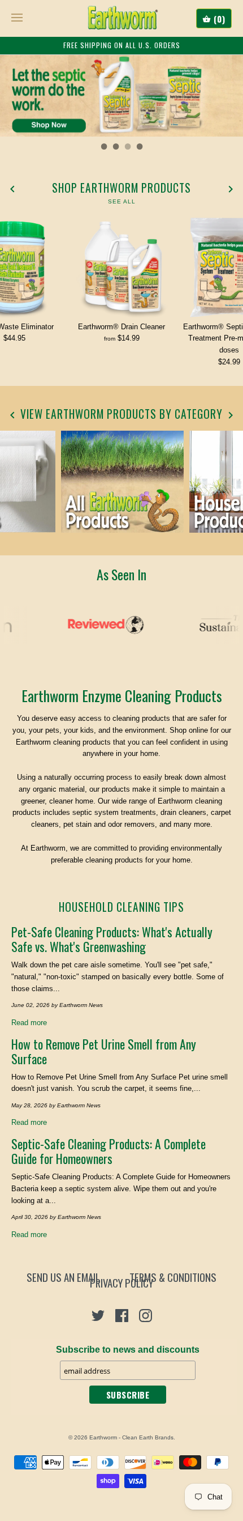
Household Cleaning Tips (121, 907)
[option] (121, 96)
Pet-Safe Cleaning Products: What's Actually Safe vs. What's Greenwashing (111, 939)
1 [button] (103, 148)
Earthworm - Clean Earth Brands (131, 1437)
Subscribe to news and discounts (127, 1349)
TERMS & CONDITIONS (172, 1277)
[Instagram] (145, 1315)
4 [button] (139, 148)
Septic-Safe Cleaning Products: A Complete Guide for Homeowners (108, 1151)
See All (122, 201)
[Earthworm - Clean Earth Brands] (122, 18)
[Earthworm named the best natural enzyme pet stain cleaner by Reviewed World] (100, 625)
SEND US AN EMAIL (63, 1277)
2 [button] (115, 148)
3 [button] (127, 148)
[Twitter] (98, 1315)
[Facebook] (121, 1315)
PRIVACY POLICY (121, 1283)
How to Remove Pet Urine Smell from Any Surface (103, 1051)
